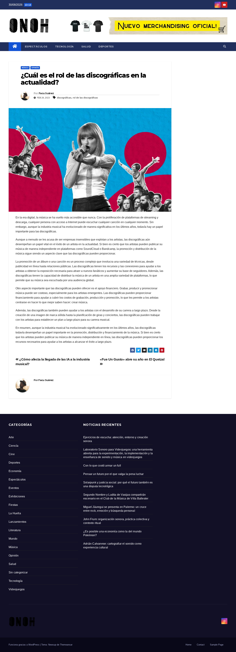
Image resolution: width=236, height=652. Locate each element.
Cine (12, 454)
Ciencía (13, 445)
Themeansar (66, 644)
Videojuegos (17, 589)
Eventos (14, 488)
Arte (11, 437)
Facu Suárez (46, 93)
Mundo (13, 538)
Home (188, 644)
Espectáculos (36, 46)
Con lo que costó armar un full (102, 465)
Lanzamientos (17, 521)
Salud (86, 46)
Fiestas (13, 504)
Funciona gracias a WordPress (24, 644)
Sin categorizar (18, 572)
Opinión (35, 68)
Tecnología (64, 46)
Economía (15, 471)
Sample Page (216, 644)
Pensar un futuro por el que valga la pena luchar (113, 474)
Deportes (106, 46)
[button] (224, 46)
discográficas (64, 97)
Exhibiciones (17, 496)
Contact (201, 644)
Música (25, 68)
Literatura (15, 530)
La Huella (15, 513)
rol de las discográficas (85, 97)
